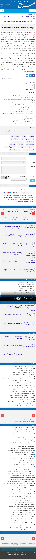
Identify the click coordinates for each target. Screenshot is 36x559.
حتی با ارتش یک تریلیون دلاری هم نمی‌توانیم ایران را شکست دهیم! (20, 401)
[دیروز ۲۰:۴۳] (29, 317)
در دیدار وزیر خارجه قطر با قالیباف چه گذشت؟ (24, 366)
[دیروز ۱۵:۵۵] (9, 415)
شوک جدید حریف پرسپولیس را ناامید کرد (24, 97)
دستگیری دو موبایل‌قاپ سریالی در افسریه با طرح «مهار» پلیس (12, 253)
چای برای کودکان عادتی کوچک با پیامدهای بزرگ (24, 431)
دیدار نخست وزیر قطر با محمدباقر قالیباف (25, 508)
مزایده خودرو (31, 147)
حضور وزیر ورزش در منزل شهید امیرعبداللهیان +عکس (22, 103)
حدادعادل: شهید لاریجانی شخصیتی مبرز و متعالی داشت (22, 502)
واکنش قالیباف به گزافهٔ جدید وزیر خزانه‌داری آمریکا (23, 494)
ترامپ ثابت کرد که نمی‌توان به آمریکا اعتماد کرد (24, 438)
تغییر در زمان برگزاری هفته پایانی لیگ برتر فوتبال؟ (23, 105)
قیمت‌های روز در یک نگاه (29, 280)
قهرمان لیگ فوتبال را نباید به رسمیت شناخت (24, 109)
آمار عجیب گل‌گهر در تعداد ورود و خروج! (13, 323)
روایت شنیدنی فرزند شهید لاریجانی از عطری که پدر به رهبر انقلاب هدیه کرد (18, 379)
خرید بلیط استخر (21, 147)
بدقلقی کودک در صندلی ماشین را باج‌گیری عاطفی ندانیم (22, 448)
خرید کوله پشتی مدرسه (15, 150)
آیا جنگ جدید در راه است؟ (28, 377)
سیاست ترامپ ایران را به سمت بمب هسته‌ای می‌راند (23, 442)
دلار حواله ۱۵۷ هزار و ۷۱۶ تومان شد (26, 286)
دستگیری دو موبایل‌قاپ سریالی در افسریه (24, 298)
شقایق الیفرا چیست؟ (29, 440)
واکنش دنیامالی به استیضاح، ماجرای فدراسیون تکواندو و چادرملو (12, 307)
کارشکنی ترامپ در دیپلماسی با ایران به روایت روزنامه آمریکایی (21, 471)
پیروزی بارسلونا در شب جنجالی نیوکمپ (26, 446)
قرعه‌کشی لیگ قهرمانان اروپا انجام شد (13, 315)
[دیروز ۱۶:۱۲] (29, 246)
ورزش (31, 11)
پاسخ (4, 192)
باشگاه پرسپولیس (8, 131)
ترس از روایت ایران (30, 456)
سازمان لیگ (16, 131)
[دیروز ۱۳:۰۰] (29, 348)
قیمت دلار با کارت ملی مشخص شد (26, 282)
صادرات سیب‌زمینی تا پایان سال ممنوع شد (12, 270)
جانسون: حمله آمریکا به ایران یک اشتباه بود (25, 403)
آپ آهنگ (31, 136)
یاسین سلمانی (30, 131)
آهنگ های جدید (30, 144)
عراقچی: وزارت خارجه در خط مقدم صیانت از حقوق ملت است (21, 506)
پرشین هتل (20, 144)
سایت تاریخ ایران (15, 136)
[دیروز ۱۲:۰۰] (29, 356)
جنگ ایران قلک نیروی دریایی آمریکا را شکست (24, 485)
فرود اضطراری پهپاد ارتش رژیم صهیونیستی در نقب (23, 523)
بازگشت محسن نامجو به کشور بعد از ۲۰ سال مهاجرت (12, 244)
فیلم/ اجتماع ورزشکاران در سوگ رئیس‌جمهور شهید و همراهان (20, 95)
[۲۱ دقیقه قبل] (26, 538)
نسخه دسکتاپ (18, 550)
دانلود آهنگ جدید (30, 142)
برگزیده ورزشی (31, 302)
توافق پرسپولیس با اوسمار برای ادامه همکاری (24, 123)
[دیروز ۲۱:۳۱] (29, 308)
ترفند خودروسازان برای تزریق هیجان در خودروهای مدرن (10, 218)
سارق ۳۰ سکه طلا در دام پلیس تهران (26, 399)
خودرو (33, 207)
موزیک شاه (24, 136)
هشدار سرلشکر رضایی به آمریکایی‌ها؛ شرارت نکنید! (23, 500)
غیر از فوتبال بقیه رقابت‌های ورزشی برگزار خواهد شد (22, 111)
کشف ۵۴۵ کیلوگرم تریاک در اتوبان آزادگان (12, 261)
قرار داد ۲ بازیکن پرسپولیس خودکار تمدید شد (18, 21)
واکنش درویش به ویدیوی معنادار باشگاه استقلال (23, 121)
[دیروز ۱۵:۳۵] (29, 255)
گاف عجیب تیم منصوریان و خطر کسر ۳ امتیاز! (24, 370)
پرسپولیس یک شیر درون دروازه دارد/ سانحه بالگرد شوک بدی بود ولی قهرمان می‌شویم (18, 114)
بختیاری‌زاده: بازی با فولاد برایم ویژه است (25, 487)
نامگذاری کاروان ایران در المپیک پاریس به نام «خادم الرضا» (21, 107)
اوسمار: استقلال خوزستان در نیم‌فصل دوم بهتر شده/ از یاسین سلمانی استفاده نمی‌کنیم (19, 100)
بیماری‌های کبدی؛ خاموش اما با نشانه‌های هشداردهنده (22, 452)
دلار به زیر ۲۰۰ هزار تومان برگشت (27, 288)
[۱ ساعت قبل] (9, 538)
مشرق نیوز (23, 4)
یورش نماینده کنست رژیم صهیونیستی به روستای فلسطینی (22, 477)
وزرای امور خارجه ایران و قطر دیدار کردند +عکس (24, 393)
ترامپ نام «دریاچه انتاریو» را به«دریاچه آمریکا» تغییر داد (22, 479)
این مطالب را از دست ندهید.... (28, 223)
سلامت (33, 532)
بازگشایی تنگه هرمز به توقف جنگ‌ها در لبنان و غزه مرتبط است (21, 374)
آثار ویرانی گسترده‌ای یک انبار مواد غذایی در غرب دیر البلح (22, 395)
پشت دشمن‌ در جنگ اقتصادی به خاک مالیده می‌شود (23, 391)
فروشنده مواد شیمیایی (29, 150)
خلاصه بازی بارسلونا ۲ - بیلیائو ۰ (27, 444)
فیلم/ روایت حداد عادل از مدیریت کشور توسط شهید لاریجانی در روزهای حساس (17, 492)
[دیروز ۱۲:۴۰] (29, 272)
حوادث (33, 409)
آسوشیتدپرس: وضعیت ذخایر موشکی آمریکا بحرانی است (22, 489)
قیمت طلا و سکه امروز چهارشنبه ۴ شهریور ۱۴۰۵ (24, 284)
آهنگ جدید (12, 144)
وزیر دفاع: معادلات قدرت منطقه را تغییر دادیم (24, 504)
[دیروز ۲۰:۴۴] (29, 229)
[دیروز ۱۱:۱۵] (29, 326)
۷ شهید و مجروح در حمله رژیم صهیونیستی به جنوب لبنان (22, 516)
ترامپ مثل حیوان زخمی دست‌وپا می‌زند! (25, 467)
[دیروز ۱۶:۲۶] (18, 299)
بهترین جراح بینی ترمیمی (17, 142)
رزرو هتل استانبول (15, 139)
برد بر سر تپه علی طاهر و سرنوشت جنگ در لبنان (24, 529)
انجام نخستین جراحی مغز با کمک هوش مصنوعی (24, 427)
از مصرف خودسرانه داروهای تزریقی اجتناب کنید (24, 429)
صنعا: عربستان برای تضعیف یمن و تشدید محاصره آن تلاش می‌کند (20, 473)
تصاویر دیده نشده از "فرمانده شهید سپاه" (25, 368)
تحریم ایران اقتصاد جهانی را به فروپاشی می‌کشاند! (23, 434)
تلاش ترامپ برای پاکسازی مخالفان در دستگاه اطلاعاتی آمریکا (21, 458)
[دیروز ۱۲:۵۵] (29, 264)
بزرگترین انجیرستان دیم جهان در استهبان (13, 354)
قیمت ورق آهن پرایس (10, 147)
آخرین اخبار (32, 425)
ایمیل (33, 162)
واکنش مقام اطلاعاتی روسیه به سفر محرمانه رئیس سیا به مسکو (21, 389)
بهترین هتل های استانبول (28, 139)
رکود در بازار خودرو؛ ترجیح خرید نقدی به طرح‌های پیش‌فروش (28, 218)
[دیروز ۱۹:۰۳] (29, 339)
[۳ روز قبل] (26, 212)
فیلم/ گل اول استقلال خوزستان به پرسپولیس (24, 119)
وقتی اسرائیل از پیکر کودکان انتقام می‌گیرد (25, 461)
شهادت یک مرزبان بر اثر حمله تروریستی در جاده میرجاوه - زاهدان (12, 227)
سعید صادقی (23, 131)
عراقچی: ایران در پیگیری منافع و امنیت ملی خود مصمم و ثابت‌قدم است (19, 469)
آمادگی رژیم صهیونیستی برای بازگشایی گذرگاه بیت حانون (22, 405)
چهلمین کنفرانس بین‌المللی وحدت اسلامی (13, 345)
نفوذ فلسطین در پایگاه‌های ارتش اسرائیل (25, 454)
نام (34, 158)
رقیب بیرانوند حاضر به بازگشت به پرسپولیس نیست (22, 117)
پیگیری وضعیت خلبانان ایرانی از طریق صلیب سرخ (12, 236)
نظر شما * (32, 166)
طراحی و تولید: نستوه (18, 557)
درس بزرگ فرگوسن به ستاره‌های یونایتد (26, 436)
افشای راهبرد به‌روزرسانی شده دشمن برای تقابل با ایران (22, 397)
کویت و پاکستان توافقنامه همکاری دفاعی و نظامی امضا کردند (21, 527)
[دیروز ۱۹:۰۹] (29, 237)
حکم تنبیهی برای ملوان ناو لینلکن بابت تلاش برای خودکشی (22, 519)
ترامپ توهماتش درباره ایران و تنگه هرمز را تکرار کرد (23, 381)
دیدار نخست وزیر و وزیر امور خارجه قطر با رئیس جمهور (13, 337)
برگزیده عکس (32, 333)
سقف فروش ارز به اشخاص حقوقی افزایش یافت (24, 510)
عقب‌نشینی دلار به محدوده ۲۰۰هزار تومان (25, 290)
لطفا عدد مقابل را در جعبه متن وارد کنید (26, 176)
